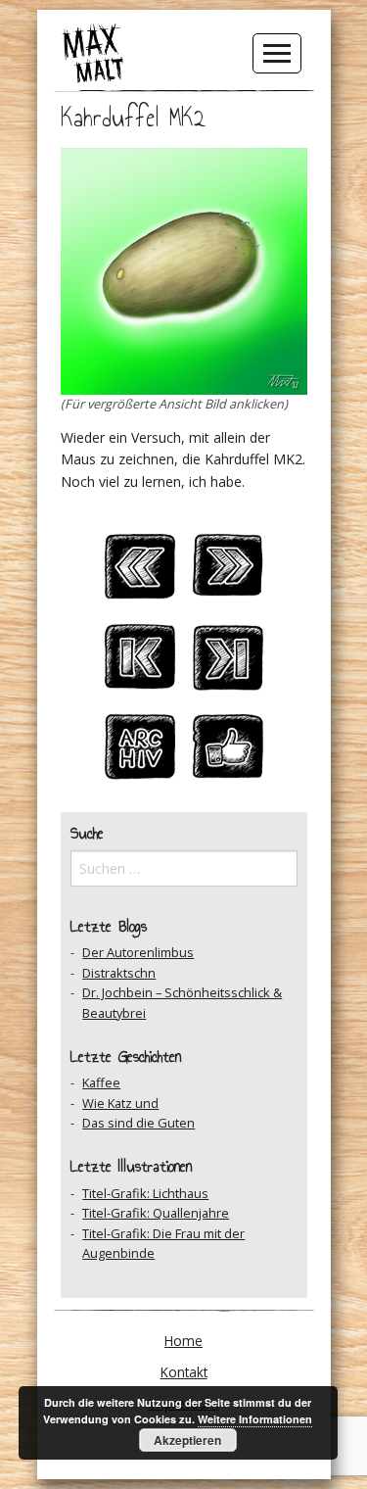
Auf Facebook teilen (228, 752)
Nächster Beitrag (228, 572)
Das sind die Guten (138, 1122)
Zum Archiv (140, 752)
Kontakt (184, 1372)
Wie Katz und (120, 1103)
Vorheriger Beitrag (140, 572)
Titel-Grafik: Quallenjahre (155, 1213)
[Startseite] (93, 52)
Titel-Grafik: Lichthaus (145, 1193)
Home (183, 1340)
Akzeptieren (187, 1440)
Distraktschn (119, 973)
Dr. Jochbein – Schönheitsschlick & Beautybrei (182, 1002)
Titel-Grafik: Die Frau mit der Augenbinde (163, 1243)
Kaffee (101, 1082)
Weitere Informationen (255, 1419)
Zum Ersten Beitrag (140, 662)
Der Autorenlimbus (138, 952)
